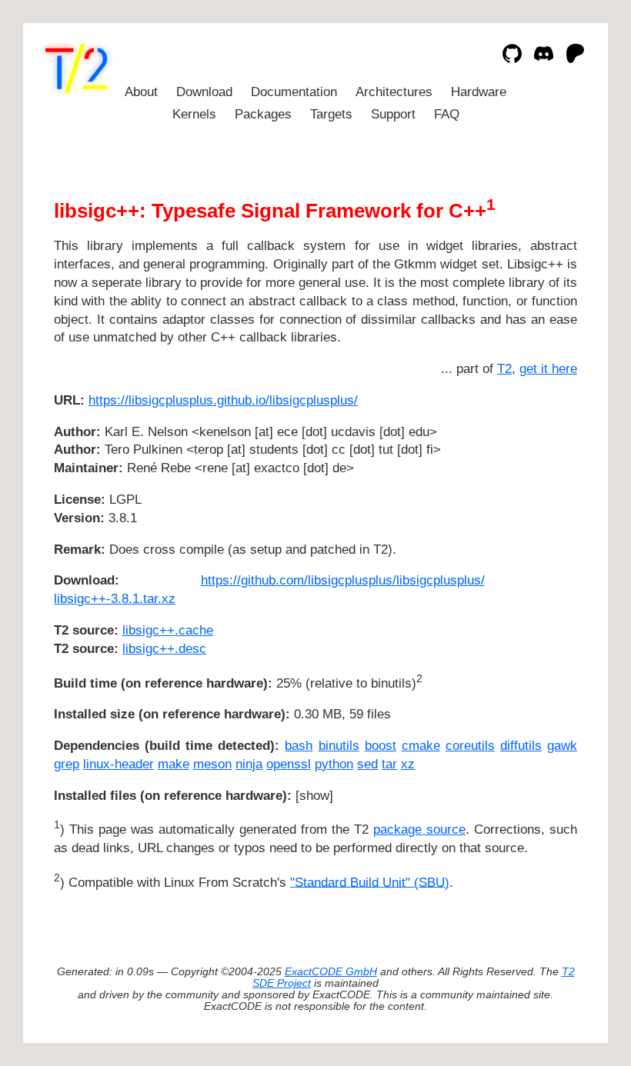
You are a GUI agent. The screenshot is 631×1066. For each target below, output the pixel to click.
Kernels (194, 114)
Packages (263, 114)
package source (419, 829)
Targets (331, 114)
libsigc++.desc (164, 648)
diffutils (521, 745)
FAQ (446, 114)
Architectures (394, 92)
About (141, 92)
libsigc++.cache (167, 630)
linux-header (118, 764)
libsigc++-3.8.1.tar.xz (114, 598)
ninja (248, 764)
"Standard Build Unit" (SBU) (369, 881)
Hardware (478, 92)
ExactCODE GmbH (331, 972)
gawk (562, 745)
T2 (504, 368)
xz (408, 764)
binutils (339, 745)
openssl (288, 764)
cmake (421, 745)
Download (204, 92)
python (334, 764)
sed (367, 764)
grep (66, 764)
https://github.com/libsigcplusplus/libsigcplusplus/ (343, 580)
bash (298, 745)
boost (380, 745)
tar (389, 764)
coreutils (470, 745)
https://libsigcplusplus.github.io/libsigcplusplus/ (223, 400)
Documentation (294, 92)
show (314, 795)
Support (393, 114)
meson (212, 764)
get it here (548, 368)
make (173, 764)
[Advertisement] (531, 491)
